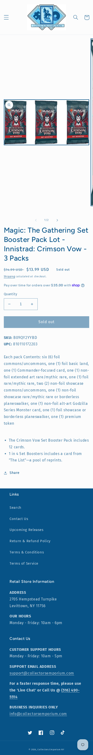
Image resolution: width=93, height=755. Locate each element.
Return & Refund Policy (30, 541)
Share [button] (15, 473)
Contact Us (19, 519)
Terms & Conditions (27, 552)
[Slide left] (36, 220)
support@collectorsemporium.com (42, 673)
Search (15, 507)
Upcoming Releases (27, 530)
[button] (6, 17)
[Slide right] (57, 220)
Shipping (9, 276)
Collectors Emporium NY (50, 749)
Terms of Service (24, 563)
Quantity (10, 294)
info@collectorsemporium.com (38, 714)
